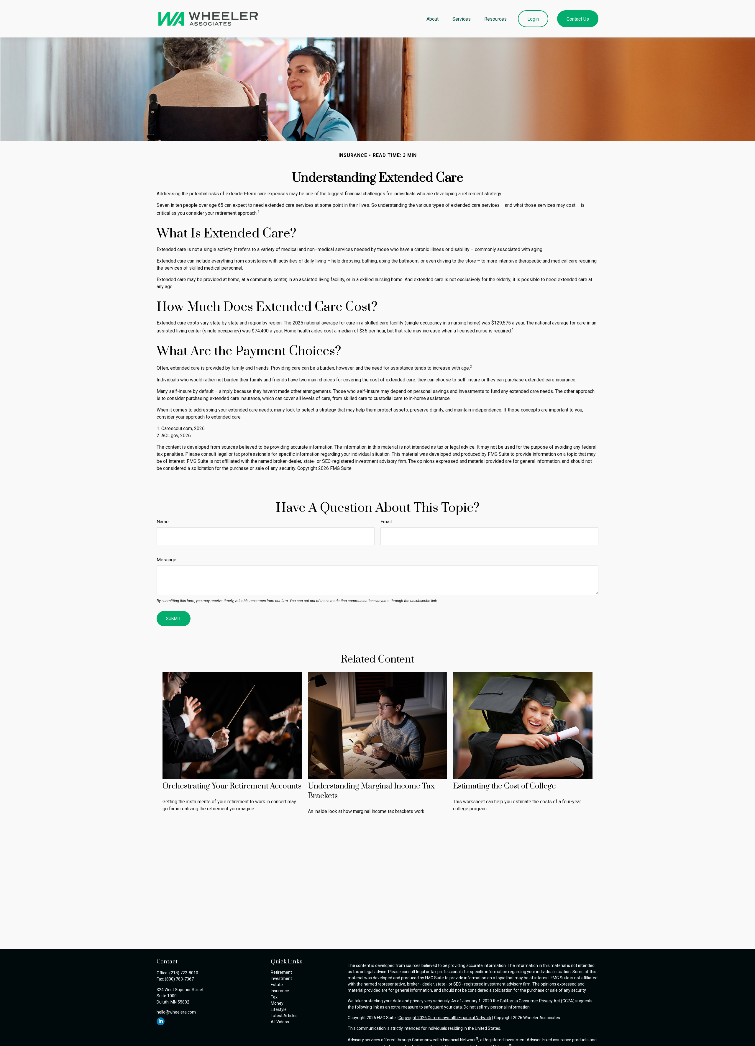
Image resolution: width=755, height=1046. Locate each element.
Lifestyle (279, 1009)
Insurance (280, 990)
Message (166, 560)
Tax (274, 997)
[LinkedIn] (161, 1021)
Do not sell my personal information (497, 1007)
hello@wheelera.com (176, 1012)
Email (386, 521)
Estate (277, 984)
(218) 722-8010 (183, 972)
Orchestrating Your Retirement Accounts (232, 786)
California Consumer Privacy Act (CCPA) (537, 1001)
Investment (281, 978)
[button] (432, 18)
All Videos (280, 1021)
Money (277, 1003)
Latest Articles (284, 1015)
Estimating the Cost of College (504, 786)
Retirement (281, 972)
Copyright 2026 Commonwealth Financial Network (444, 1017)
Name (163, 521)
